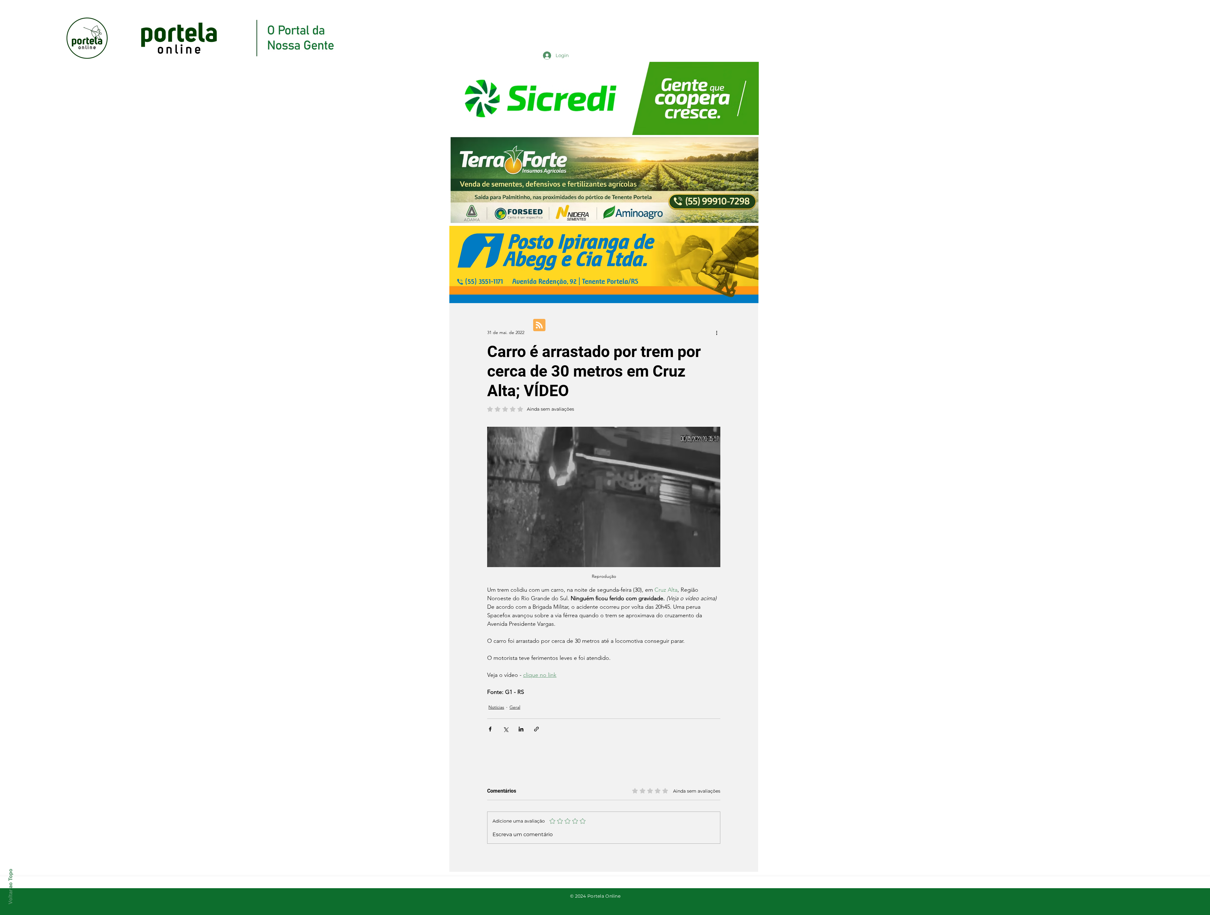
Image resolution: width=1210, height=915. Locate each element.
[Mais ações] (716, 332)
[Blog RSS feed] (539, 325)
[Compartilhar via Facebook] (490, 729)
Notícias (496, 707)
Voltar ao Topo (10, 886)
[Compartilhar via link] (536, 729)
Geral (515, 707)
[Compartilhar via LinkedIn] (521, 729)
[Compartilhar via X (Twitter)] (506, 729)
